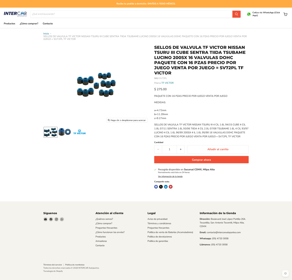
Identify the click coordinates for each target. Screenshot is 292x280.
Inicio (46, 33)
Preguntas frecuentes (106, 227)
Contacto (48, 23)
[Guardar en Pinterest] (170, 187)
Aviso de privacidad (157, 218)
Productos (9, 23)
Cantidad (158, 142)
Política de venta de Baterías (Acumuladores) (170, 232)
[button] (50, 132)
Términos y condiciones (159, 223)
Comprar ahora (201, 160)
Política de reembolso (74, 264)
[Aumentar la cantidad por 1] (181, 149)
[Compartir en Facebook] (156, 187)
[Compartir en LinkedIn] (166, 187)
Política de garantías (158, 241)
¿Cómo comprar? (29, 23)
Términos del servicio (52, 264)
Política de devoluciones (160, 236)
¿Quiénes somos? (104, 218)
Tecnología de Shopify (53, 271)
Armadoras (101, 241)
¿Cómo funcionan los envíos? (110, 232)
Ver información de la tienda (170, 176)
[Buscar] (236, 14)
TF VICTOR (167, 83)
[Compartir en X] (161, 187)
